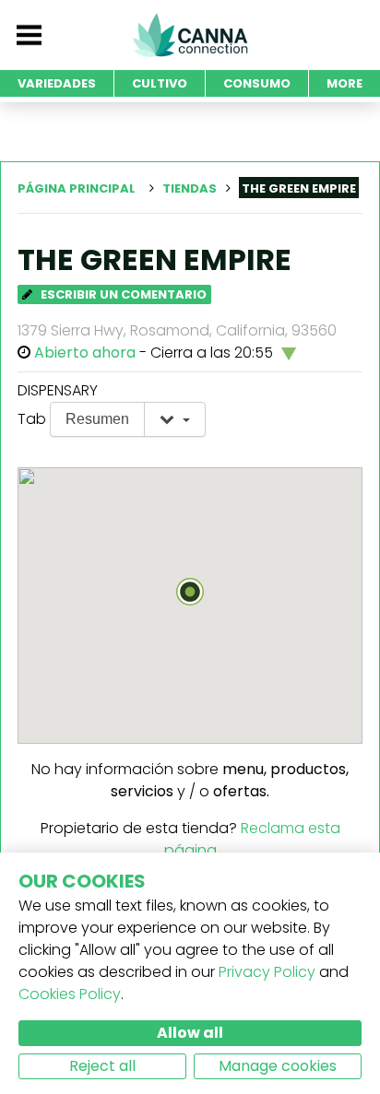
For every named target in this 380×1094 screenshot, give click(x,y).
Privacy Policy (267, 971)
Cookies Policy (69, 994)
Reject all (102, 1065)
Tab (32, 418)
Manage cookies (278, 1065)
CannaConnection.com (190, 35)
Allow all (190, 1032)
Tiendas (189, 188)
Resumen (97, 419)
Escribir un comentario (122, 294)
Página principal (77, 188)
